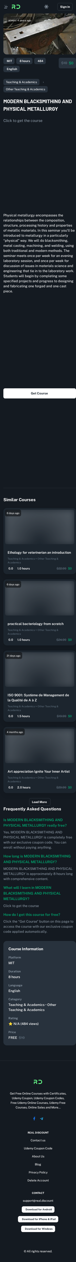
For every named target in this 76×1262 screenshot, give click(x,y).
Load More (39, 802)
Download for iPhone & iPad (39, 1219)
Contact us (38, 1140)
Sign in (65, 6)
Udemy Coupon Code (38, 1148)
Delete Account (38, 1180)
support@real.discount (38, 1200)
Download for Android (39, 1209)
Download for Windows (39, 1228)
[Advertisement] (38, 166)
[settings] (46, 7)
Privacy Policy (38, 1172)
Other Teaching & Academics (25, 89)
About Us (38, 1156)
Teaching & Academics (21, 82)
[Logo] (16, 7)
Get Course (39, 393)
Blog (38, 1164)
